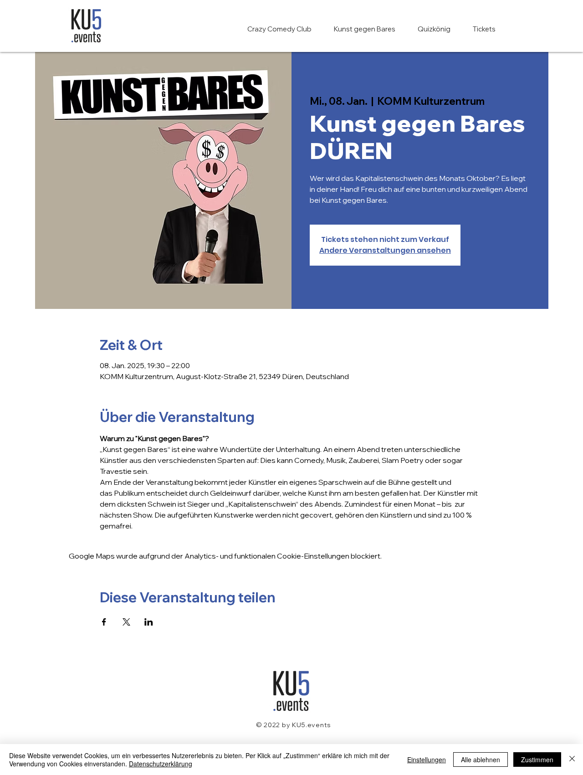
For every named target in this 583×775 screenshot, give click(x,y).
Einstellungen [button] (426, 759)
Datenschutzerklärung (160, 763)
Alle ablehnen (480, 759)
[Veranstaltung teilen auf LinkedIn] (148, 622)
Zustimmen (537, 759)
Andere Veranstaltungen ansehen (385, 250)
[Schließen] (572, 759)
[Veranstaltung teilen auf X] (126, 622)
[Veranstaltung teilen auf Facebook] (104, 622)
